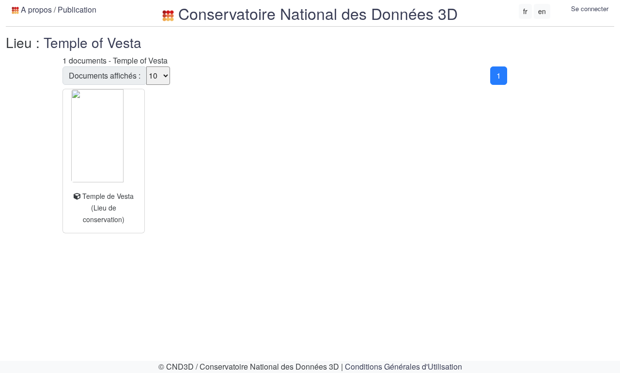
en (542, 11)
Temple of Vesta (92, 42)
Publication (77, 9)
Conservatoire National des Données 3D (315, 13)
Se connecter (589, 8)
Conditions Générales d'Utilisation (403, 366)
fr (525, 11)
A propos (36, 9)
